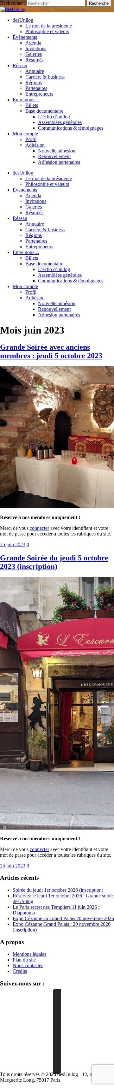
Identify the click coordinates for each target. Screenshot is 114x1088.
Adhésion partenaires (59, 162)
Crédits (20, 971)
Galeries (33, 54)
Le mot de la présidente (48, 25)
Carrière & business (45, 77)
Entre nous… (26, 99)
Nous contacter (28, 965)
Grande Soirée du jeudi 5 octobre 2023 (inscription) (54, 562)
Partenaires (36, 88)
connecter (39, 528)
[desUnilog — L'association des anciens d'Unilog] (13, 9)
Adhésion (35, 145)
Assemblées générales (60, 122)
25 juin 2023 (12, 544)
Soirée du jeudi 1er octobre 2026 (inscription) (58, 890)
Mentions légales (29, 954)
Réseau (20, 65)
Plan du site (24, 959)
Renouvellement (54, 156)
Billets (31, 105)
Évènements (25, 37)
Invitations (35, 48)
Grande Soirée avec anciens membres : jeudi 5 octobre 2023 (51, 351)
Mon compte (25, 133)
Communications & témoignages (70, 128)
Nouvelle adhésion (56, 150)
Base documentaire (44, 111)
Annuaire (34, 71)
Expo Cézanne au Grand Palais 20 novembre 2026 (63, 918)
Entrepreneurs (39, 94)
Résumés (34, 59)
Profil (30, 139)
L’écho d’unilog (54, 116)
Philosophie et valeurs (47, 31)
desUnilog (23, 20)
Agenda (33, 42)
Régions (33, 82)
